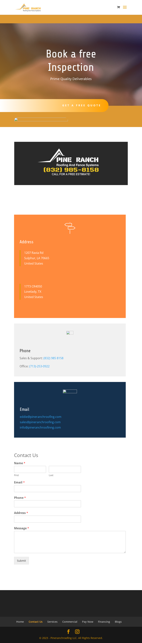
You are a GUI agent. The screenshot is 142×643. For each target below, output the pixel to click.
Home (20, 621)
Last (51, 475)
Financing (104, 621)
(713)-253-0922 (39, 366)
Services (52, 621)
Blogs (118, 621)
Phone (20, 498)
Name (19, 463)
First (16, 475)
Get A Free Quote (81, 105)
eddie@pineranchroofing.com (40, 417)
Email (19, 482)
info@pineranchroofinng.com (40, 427)
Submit (21, 560)
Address (21, 513)
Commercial (69, 621)
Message (21, 528)
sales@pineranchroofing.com (40, 422)
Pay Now (87, 621)
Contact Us (36, 621)
